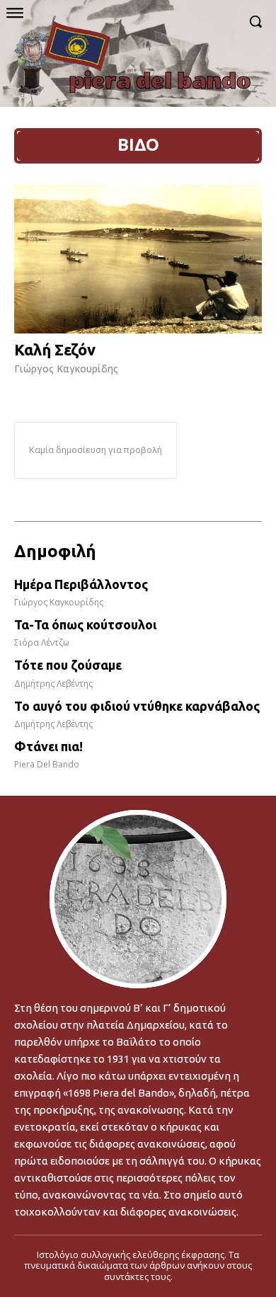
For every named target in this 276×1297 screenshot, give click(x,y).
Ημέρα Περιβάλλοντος (81, 584)
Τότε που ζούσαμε (68, 665)
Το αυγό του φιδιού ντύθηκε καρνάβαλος (137, 706)
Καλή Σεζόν (55, 349)
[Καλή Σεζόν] (138, 259)
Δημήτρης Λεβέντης (53, 684)
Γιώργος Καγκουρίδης (66, 368)
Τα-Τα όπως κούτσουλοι (85, 624)
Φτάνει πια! (48, 746)
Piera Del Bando (46, 764)
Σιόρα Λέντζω (41, 642)
